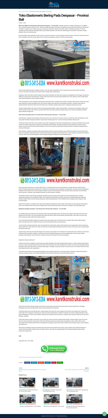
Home (20, 11)
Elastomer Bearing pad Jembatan (28, 357)
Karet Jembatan (25, 11)
